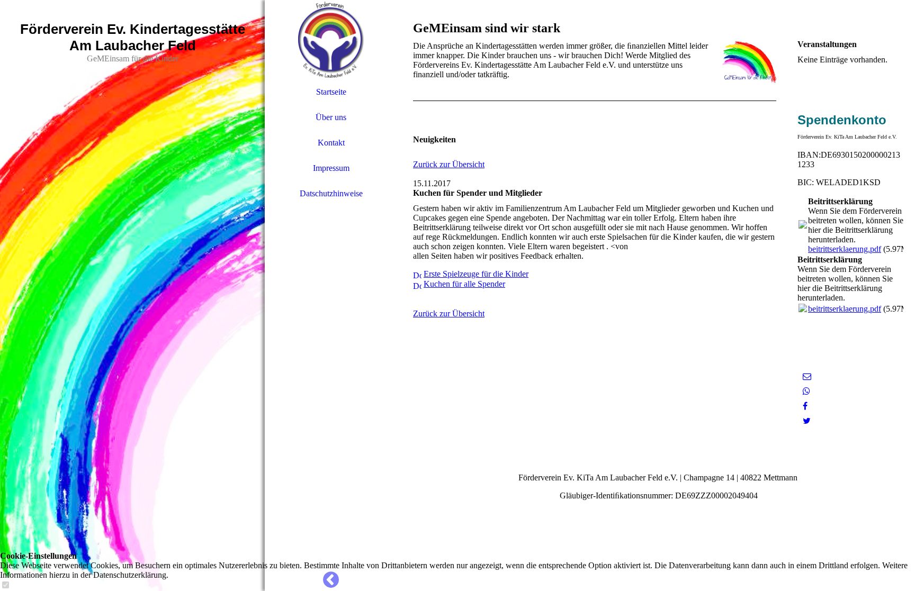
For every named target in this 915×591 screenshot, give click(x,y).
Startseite (331, 91)
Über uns (331, 117)
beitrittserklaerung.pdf (844, 248)
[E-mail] (807, 376)
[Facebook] (805, 406)
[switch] (5, 585)
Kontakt (331, 142)
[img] (132, 295)
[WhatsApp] (806, 391)
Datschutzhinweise (331, 193)
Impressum (331, 167)
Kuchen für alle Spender (464, 283)
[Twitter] (807, 420)
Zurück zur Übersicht (449, 164)
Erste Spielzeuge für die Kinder (476, 273)
